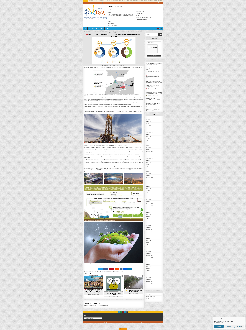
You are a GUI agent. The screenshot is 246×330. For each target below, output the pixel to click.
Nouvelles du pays (99, 28)
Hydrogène (114, 271)
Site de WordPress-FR (150, 300)
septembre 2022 (149, 210)
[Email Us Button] (119, 312)
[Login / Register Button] (125, 312)
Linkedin (130, 269)
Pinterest (112, 269)
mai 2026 (148, 117)
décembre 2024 (149, 151)
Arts (87, 278)
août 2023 (148, 186)
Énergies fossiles (95, 271)
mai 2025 (148, 140)
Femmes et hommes (109, 31)
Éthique (104, 31)
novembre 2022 (149, 205)
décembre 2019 (149, 281)
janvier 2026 (148, 125)
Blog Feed (124, 3)
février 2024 (148, 173)
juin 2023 (148, 190)
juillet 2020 (148, 266)
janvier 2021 (148, 253)
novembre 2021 (149, 231)
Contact (129, 3)
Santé (141, 31)
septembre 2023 (149, 184)
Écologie (97, 31)
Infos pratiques (91, 28)
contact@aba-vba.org (140, 11)
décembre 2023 (149, 177)
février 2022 (148, 225)
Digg (125, 269)
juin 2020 (148, 268)
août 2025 (148, 134)
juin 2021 (148, 242)
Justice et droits (122, 31)
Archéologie (87, 31)
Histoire (130, 282)
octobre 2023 (149, 182)
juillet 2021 (148, 240)
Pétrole (121, 271)
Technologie (115, 32)
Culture (91, 278)
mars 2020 (148, 275)
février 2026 (148, 123)
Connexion (148, 294)
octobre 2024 (149, 156)
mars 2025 (148, 145)
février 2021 (148, 251)
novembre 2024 (149, 153)
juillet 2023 (148, 188)
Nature (131, 31)
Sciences (110, 32)
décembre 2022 (149, 203)
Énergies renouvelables (104, 271)
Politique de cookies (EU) (117, 3)
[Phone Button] (121, 312)
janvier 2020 (148, 279)
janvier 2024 (148, 175)
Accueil (85, 28)
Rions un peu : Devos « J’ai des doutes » (114, 294)
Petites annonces (107, 3)
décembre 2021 (149, 229)
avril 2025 (148, 143)
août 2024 (148, 160)
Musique (91, 281)
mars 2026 (148, 121)
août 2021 (148, 238)
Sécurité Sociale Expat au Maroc (95, 3)
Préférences (239, 326)
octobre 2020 (149, 259)
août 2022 (148, 212)
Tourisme (94, 282)
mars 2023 (148, 197)
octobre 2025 (149, 130)
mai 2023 (148, 192)
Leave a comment (116, 65)
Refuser (229, 326)
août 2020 (148, 264)
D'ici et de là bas (93, 31)
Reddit (117, 269)
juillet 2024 (148, 162)
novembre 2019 (149, 283)
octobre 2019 (149, 285)
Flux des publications (150, 296)
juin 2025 (148, 138)
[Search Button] (161, 28)
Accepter (219, 326)
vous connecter (92, 305)
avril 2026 (148, 119)
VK (121, 269)
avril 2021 (148, 246)
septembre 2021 (149, 236)
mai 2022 (148, 218)
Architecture (131, 278)
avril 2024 (148, 169)
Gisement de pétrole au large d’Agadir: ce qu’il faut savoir (98, 266)
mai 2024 (148, 166)
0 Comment (100, 287)
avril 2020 (148, 272)
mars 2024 (148, 171)
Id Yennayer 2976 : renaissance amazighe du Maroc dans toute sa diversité (153, 103)
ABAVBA (85, 3)
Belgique (137, 278)
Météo (129, 31)
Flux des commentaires (151, 298)
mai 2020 (148, 270)
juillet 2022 (148, 214)
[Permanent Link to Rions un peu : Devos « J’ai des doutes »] (113, 283)
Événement (107, 28)
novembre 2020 (149, 257)
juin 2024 (148, 164)
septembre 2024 (149, 158)
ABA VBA (104, 65)
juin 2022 (148, 216)
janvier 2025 (148, 149)
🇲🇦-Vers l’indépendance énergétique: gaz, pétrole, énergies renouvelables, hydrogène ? (113, 35)
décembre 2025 (149, 127)
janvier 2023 (148, 201)
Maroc (126, 31)
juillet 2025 (148, 136)
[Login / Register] (160, 28)
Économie (101, 31)
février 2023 (148, 199)
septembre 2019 (149, 288)
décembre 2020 (149, 255)
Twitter (101, 269)
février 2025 (148, 147)
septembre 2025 (149, 132)
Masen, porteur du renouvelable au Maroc (119, 266)
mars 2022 (148, 223)
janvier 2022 (148, 227)
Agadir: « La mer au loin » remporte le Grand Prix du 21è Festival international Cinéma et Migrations (154, 108)
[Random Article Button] (158, 28)
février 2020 (149, 277)
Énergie (90, 271)
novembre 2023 (149, 179)
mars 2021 (148, 249)
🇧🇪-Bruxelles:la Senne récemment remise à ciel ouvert (134, 291)
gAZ (110, 271)
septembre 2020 (149, 262)
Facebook (106, 269)
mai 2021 (148, 244)
